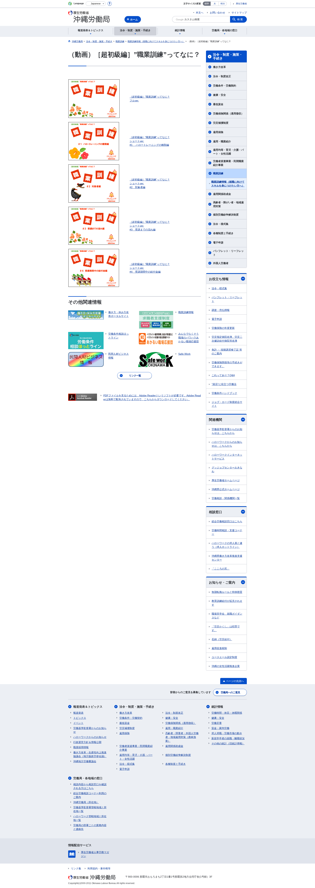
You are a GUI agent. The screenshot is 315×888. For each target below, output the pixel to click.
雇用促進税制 (219, 648)
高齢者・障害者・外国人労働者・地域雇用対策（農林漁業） (182, 737)
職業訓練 (218, 173)
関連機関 (215, 420)
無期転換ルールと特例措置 (227, 592)
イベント (78, 723)
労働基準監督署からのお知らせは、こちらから (227, 431)
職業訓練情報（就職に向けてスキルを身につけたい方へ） (227, 183)
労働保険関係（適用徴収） (228, 113)
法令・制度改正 (222, 76)
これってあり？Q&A (223, 375)
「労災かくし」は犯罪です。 (226, 628)
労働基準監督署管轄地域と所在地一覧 (89, 809)
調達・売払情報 (221, 310)
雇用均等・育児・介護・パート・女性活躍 (228, 151)
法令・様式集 (220, 223)
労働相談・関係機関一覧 (226, 498)
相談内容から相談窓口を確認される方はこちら (89, 786)
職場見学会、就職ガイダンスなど (227, 615)
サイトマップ (239, 12)
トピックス (79, 717)
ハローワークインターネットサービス (227, 456)
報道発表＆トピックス (87, 706)
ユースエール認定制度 (224, 657)
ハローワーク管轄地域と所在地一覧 (89, 818)
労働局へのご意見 (230, 692)
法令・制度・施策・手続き (227, 56)
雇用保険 (218, 132)
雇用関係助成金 (222, 194)
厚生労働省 (241, 3)
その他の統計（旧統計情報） (228, 743)
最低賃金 (218, 104)
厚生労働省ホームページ (226, 480)
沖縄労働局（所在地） (86, 802)
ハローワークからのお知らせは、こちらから (227, 444)
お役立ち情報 (219, 279)
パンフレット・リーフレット (228, 252)
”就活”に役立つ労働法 (224, 384)
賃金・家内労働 (220, 728)
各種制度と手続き (223, 233)
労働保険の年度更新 (223, 327)
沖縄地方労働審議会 (84, 761)
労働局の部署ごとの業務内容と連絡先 (89, 827)
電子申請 (218, 242)
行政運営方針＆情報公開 (87, 742)
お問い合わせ (217, 12)
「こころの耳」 (221, 568)
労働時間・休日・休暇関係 (226, 712)
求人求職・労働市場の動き (226, 733)
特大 (223, 3)
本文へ (199, 12)
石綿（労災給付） (222, 639)
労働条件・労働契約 (224, 85)
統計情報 (217, 706)
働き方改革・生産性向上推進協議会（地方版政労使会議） (89, 754)
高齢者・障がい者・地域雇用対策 (228, 204)
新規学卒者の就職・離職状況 (228, 738)
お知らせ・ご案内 (222, 582)
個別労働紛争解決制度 (226, 214)
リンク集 (76, 868)
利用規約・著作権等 (99, 868)
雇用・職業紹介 (222, 141)
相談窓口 (215, 512)
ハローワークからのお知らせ (89, 737)
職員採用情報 (81, 747)
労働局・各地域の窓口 (87, 778)
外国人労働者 (220, 263)
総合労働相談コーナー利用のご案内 (89, 795)
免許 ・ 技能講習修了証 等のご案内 (227, 351)
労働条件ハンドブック (224, 393)
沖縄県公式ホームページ (226, 489)
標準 (207, 3)
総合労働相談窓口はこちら (227, 521)
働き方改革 (219, 67)
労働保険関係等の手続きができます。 (227, 364)
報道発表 (78, 712)
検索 (240, 19)
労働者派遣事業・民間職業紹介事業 (228, 163)
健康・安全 (219, 94)
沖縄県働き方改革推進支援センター (227, 557)
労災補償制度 (220, 122)
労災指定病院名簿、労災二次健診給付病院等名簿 (227, 338)
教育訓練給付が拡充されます (227, 602)
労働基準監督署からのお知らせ (89, 730)
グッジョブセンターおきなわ (227, 469)
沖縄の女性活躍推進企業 (226, 666)
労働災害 (216, 723)
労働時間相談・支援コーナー (227, 532)
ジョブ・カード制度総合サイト (227, 404)
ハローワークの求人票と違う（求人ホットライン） (227, 545)
